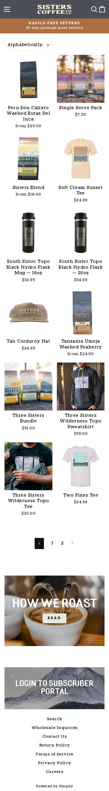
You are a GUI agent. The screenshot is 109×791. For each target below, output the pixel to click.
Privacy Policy (54, 763)
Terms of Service (54, 755)
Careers (54, 772)
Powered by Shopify (54, 786)
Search (54, 719)
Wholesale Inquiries (54, 728)
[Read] (54, 611)
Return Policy (54, 746)
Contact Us (54, 737)
